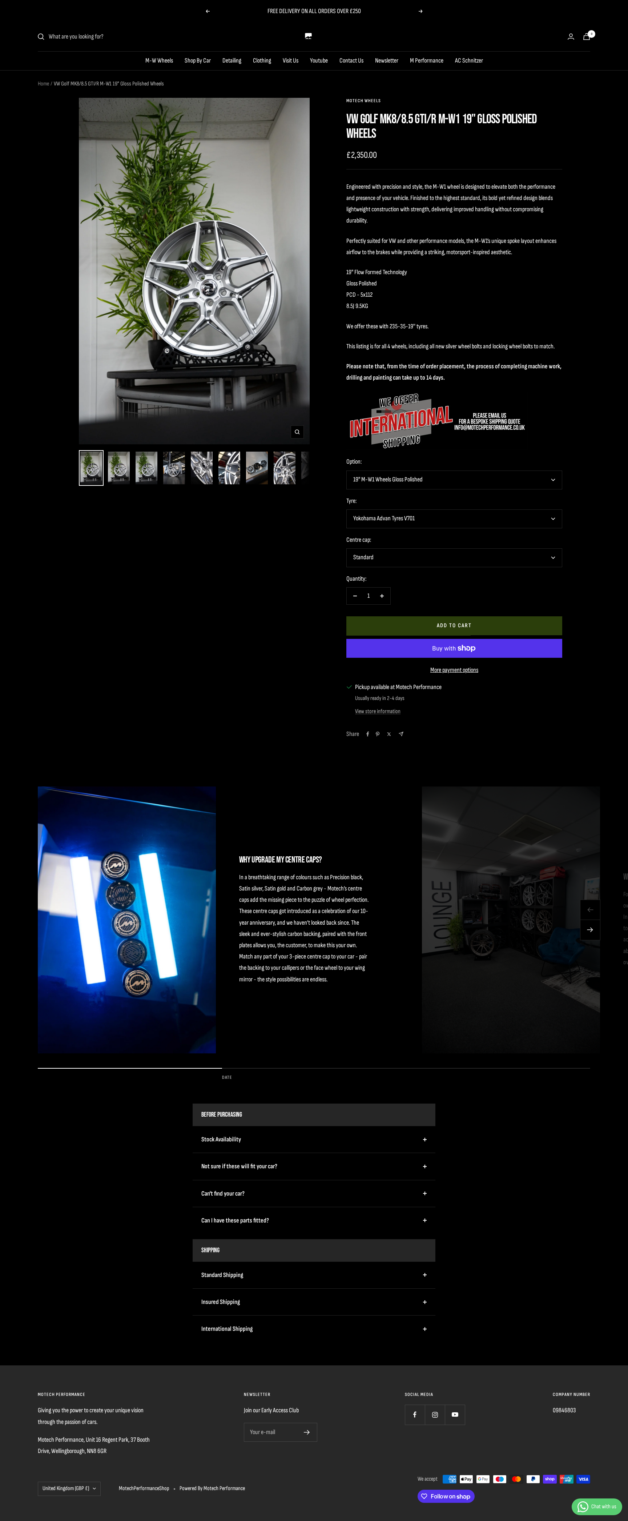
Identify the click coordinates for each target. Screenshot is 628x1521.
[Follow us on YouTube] (455, 1415)
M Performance (426, 60)
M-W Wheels (159, 60)
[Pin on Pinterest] (377, 734)
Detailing (231, 60)
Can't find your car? (223, 1193)
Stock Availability (221, 1139)
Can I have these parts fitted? (235, 1220)
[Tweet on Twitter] (389, 734)
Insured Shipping (220, 1302)
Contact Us (351, 60)
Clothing (262, 60)
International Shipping (227, 1329)
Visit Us (290, 60)
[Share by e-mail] (401, 734)
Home (43, 83)
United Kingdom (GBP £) (66, 1488)
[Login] (571, 36)
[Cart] (586, 36)
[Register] (307, 1432)
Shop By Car (198, 60)
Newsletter (386, 60)
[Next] (590, 930)
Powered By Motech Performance (212, 1488)
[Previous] (590, 910)
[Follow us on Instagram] (435, 1415)
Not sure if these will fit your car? (239, 1166)
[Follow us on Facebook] (415, 1415)
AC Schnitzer (469, 60)
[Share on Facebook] (367, 734)
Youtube (319, 60)
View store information (377, 711)
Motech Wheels (363, 101)
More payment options (454, 670)
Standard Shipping (222, 1275)
